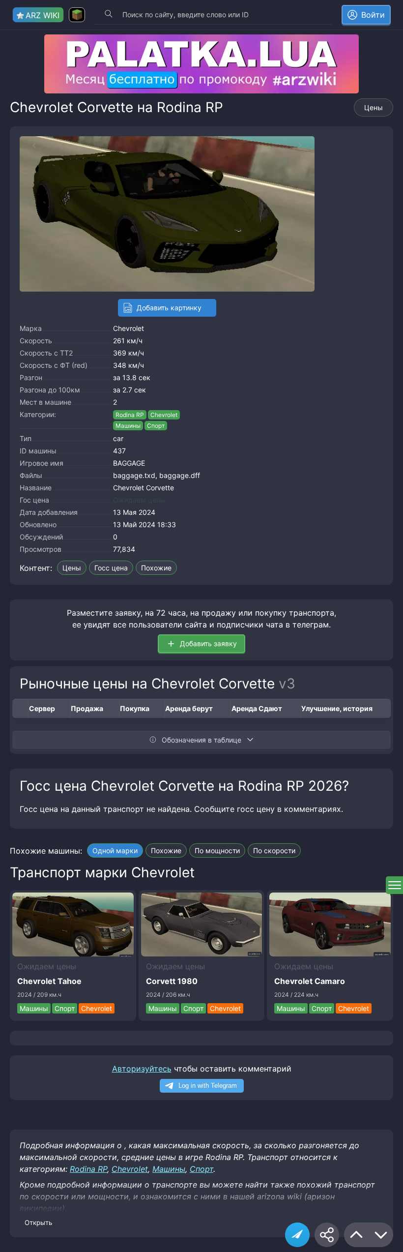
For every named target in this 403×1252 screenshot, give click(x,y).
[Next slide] (305, 145)
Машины (128, 425)
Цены (373, 107)
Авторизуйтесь (142, 1068)
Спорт (156, 425)
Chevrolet (128, 328)
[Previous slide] (29, 145)
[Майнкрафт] (77, 14)
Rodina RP (129, 414)
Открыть (38, 1222)
